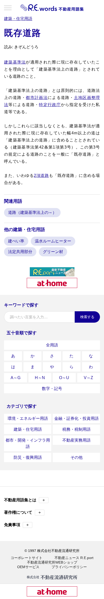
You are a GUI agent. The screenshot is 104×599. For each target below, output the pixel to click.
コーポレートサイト (26, 558)
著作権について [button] (23, 512)
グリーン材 (53, 252)
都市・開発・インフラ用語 (28, 443)
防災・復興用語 (28, 457)
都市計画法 (36, 97)
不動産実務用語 (76, 440)
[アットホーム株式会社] (52, 286)
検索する (87, 317)
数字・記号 (52, 388)
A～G (15, 378)
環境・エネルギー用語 (28, 418)
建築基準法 (15, 62)
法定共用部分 (20, 252)
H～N (40, 378)
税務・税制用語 (76, 429)
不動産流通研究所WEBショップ (52, 562)
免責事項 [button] (17, 525)
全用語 (52, 345)
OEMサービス (28, 567)
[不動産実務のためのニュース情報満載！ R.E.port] (52, 274)
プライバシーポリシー (69, 567)
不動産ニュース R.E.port (74, 558)
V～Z (88, 378)
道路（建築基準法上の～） (32, 212)
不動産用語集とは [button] (25, 500)
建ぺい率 (16, 241)
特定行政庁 (50, 104)
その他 (76, 457)
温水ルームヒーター (53, 241)
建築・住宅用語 (28, 429)
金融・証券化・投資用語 (76, 418)
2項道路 (41, 175)
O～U (64, 378)
